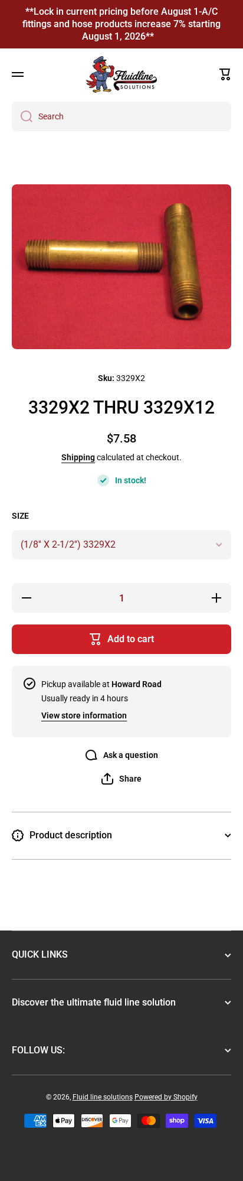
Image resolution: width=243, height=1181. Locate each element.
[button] (225, 74)
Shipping (78, 457)
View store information (84, 715)
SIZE (20, 515)
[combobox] (121, 116)
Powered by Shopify (166, 1097)
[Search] (22, 116)
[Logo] (121, 74)
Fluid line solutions (103, 1097)
